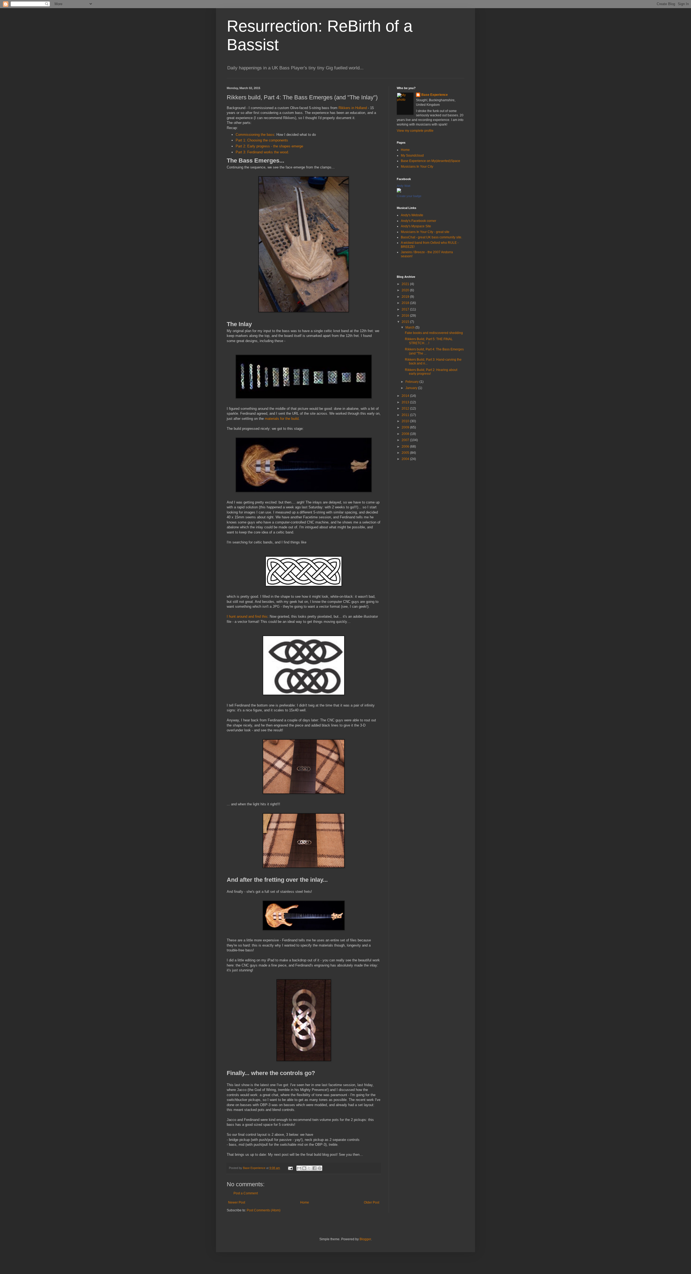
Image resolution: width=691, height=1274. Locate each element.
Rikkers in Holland (352, 108)
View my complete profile (415, 131)
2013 (406, 402)
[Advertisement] (430, 551)
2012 (406, 408)
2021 (406, 284)
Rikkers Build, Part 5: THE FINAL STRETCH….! (429, 341)
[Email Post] (290, 1168)
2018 (406, 303)
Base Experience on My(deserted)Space (430, 161)
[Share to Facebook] (314, 1168)
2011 (406, 415)
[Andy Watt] (399, 191)
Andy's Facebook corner (418, 221)
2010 (406, 421)
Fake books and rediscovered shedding (434, 333)
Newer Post (236, 1202)
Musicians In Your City (417, 166)
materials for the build (282, 419)
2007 (406, 440)
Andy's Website (412, 215)
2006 (406, 446)
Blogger (365, 1239)
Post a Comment (245, 1193)
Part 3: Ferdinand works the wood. (262, 152)
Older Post (371, 1202)
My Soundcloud (412, 155)
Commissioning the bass (255, 135)
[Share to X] (309, 1168)
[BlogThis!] (304, 1168)
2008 (406, 434)
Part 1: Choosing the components (262, 140)
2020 (406, 290)
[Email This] (299, 1168)
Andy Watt (403, 185)
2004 (406, 459)
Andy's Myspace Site (416, 226)
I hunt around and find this (247, 616)
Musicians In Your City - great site (425, 232)
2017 (406, 309)
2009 (406, 427)
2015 (406, 322)
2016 (406, 315)
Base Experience (434, 95)
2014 (406, 396)
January (411, 388)
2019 (406, 297)
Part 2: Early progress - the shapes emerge (269, 146)
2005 (406, 453)
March (410, 327)
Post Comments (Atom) (263, 1210)
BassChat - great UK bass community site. (431, 237)
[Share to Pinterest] (319, 1168)
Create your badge (409, 196)
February (412, 382)
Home (304, 1202)
